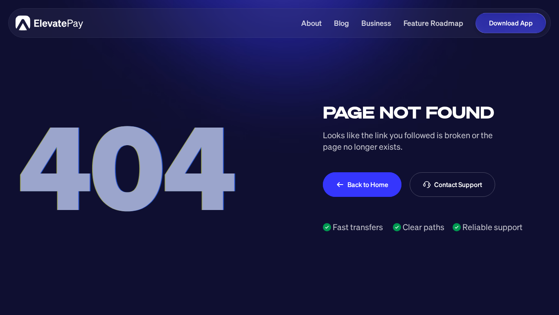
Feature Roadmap (433, 23)
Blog (341, 23)
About (311, 23)
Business (376, 23)
